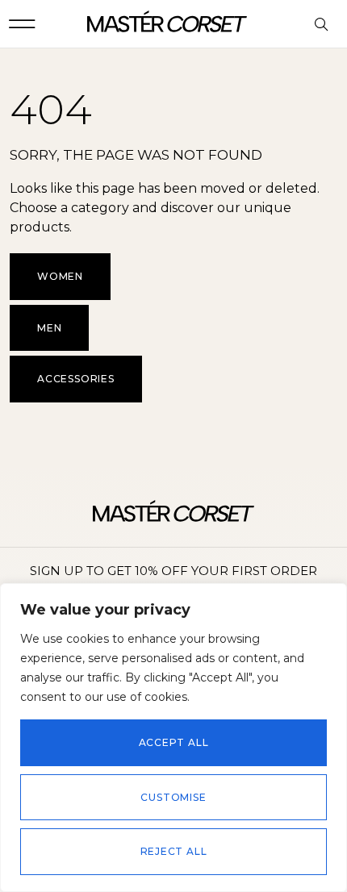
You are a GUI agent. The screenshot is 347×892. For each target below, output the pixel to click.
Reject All (173, 851)
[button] (21, 24)
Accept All (174, 742)
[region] (173, 737)
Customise (173, 797)
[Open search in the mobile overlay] (323, 25)
